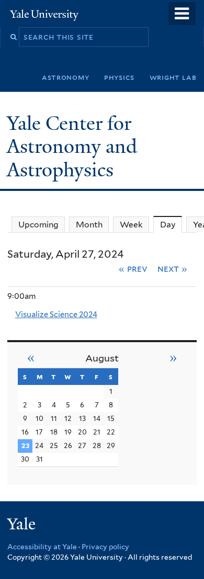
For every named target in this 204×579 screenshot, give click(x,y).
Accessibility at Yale (42, 546)
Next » (172, 268)
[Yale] (22, 525)
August (102, 358)
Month (89, 225)
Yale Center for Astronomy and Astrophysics (72, 147)
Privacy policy (105, 546)
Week (131, 225)
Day (171, 225)
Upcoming (38, 225)
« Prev (133, 268)
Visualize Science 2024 (56, 314)
